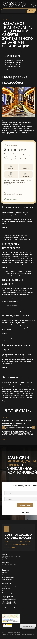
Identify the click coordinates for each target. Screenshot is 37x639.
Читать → (5, 439)
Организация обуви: (10, 273)
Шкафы (4, 590)
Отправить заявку (25, 505)
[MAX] (10, 602)
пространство (6, 216)
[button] (3, 427)
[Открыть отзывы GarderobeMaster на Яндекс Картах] (11, 625)
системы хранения (12, 290)
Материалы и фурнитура (9, 586)
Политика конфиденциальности (27, 634)
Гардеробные (6, 588)
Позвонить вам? (10, 608)
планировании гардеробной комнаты (16, 320)
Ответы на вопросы (8, 577)
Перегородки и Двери (8, 593)
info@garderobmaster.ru (9, 599)
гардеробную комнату (15, 397)
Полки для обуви (9, 307)
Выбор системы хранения (14, 66)
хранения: (15, 301)
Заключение (10, 72)
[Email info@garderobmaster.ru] (14, 602)
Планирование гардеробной (15, 60)
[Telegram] (3, 602)
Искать (31, 10)
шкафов (4, 294)
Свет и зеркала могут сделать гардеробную (14, 354)
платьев (14, 337)
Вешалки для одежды (10, 305)
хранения (31, 389)
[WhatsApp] (7, 602)
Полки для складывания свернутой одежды (16, 311)
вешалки (24, 322)
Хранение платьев (9, 271)
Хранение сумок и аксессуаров (13, 275)
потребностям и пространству (10, 298)
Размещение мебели (12, 68)
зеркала (22, 359)
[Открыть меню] (33, 4)
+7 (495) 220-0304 (8, 597)
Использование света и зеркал (15, 70)
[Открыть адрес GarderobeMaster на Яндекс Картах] (11, 618)
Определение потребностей (15, 64)
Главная (4, 572)
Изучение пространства (14, 62)
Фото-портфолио (7, 579)
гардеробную (14, 217)
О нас (4, 575)
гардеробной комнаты (17, 382)
